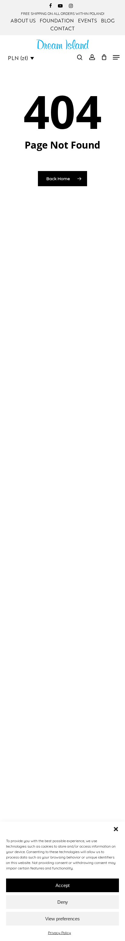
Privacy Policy (59, 932)
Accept (62, 885)
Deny (62, 902)
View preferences (62, 918)
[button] (116, 829)
